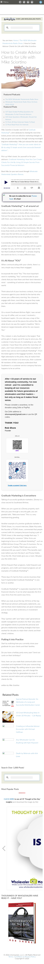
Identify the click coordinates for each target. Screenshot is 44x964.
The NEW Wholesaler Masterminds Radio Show (21, 99)
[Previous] (4, 848)
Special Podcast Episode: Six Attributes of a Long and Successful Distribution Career (28, 702)
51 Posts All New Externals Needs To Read (20, 122)
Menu (5, 2)
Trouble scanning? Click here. (17, 485)
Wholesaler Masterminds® (22, 9)
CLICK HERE (9, 799)
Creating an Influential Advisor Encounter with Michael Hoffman (28, 729)
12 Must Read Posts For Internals (16, 125)
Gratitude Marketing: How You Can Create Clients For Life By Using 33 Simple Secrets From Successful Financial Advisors (21, 162)
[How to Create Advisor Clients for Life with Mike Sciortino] (22, 77)
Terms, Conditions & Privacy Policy (22, 957)
